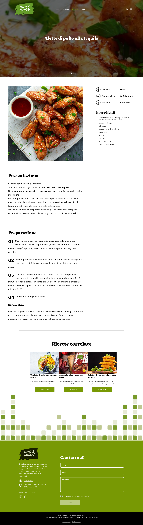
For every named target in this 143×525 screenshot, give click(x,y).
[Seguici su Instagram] (20, 497)
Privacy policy (66, 522)
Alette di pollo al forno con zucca (71, 376)
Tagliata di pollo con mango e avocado (43, 376)
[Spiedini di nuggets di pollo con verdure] (102, 363)
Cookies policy (76, 522)
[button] (127, 9)
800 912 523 (28, 481)
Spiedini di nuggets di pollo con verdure (102, 376)
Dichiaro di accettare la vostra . (77, 496)
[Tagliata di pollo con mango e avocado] (44, 363)
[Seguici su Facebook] (24, 497)
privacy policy (86, 496)
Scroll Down (71, 71)
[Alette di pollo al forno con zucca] (73, 363)
